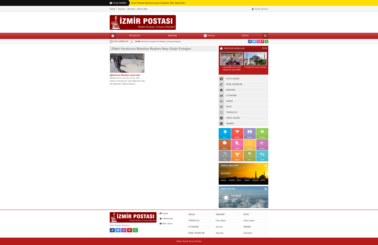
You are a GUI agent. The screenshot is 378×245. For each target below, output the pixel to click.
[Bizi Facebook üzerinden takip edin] (250, 41)
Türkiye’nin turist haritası (255, 67)
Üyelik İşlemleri (261, 9)
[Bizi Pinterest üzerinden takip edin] (262, 41)
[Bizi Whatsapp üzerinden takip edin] (266, 41)
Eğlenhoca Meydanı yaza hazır (125, 75)
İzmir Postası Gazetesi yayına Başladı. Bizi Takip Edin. (158, 2)
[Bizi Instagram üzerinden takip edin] (258, 41)
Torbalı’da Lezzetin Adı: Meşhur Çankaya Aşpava (158, 41)
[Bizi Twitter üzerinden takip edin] (254, 41)
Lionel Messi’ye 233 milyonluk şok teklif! (232, 68)
